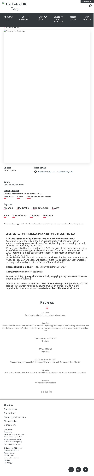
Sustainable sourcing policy (13, 442)
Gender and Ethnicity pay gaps (14, 434)
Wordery (48, 215)
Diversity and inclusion (58, 19)
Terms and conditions (11, 458)
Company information (11, 450)
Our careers (87, 18)
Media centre (73, 18)
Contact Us (8, 429)
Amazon (8, 208)
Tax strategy (8, 463)
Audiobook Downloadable (39, 196)
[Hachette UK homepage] (20, 6)
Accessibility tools (87, 1)
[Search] (90, 5)
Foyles (55, 208)
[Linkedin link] (85, 469)
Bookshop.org (40, 208)
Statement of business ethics (13, 437)
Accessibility (8, 432)
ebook (20, 196)
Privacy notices (9, 453)
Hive (6, 215)
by (7, 27)
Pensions (7, 460)
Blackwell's (23, 208)
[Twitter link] (71, 469)
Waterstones (19, 215)
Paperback (9, 196)
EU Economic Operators (12, 444)
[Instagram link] (78, 469)
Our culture (40, 18)
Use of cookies (8, 455)
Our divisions (23, 18)
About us (7, 18)
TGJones (35, 215)
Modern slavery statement (12, 439)
